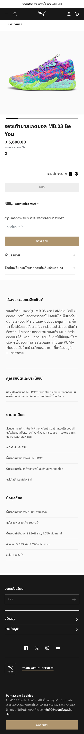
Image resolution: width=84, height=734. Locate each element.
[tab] (12, 118)
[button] (8, 14)
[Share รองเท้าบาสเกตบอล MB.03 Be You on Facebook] (70, 174)
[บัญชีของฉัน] (69, 14)
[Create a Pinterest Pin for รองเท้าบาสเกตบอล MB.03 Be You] (76, 174)
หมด (42, 187)
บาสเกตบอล (15, 24)
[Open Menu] (8, 14)
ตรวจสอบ (42, 241)
